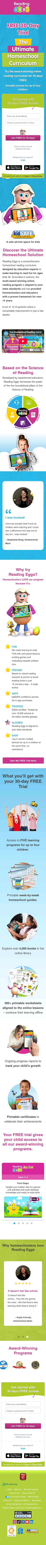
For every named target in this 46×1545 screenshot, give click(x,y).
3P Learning (9, 1484)
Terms (26, 176)
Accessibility (36, 1500)
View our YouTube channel (27, 1522)
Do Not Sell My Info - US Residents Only (22, 1504)
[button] (14, 1223)
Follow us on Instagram (14, 1522)
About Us (17, 1489)
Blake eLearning (23, 1476)
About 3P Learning (31, 1489)
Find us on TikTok (19, 1522)
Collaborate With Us (21, 1500)
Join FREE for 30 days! (23, 137)
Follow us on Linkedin (31, 1522)
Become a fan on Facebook (23, 1522)
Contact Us (7, 1500)
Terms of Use (14, 1493)
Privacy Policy (37, 176)
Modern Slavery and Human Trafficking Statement (22, 1507)
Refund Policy (33, 1496)
